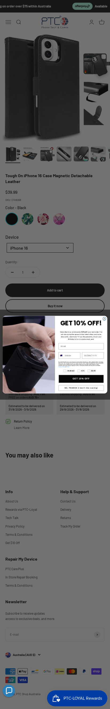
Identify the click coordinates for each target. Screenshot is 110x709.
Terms (67, 366)
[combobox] (61, 355)
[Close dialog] (104, 318)
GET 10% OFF (81, 379)
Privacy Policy (61, 366)
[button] (9, 691)
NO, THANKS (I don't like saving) (81, 388)
